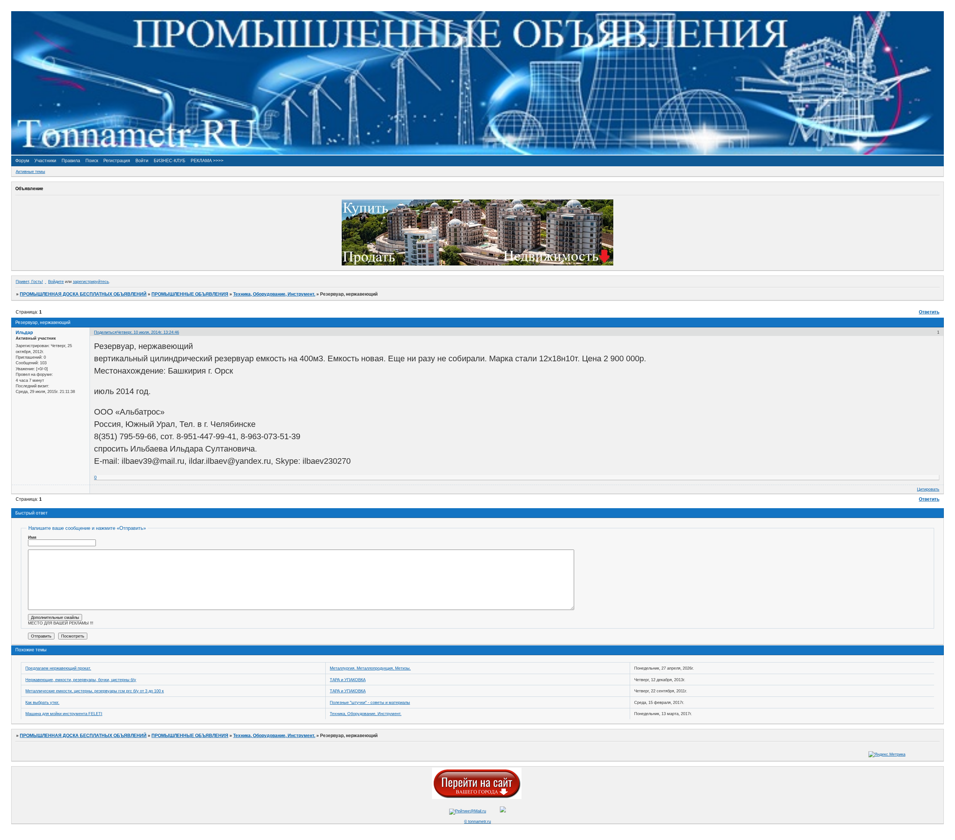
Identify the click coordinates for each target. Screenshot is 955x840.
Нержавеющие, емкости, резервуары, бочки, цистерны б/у (80, 679)
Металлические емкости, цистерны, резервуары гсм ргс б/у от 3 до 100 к (94, 691)
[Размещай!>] (477, 264)
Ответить (929, 312)
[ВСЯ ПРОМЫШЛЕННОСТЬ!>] (477, 153)
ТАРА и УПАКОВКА (348, 679)
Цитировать (928, 489)
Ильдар (24, 332)
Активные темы (30, 171)
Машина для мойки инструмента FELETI (63, 713)
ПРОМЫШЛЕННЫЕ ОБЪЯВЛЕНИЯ (189, 294)
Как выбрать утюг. (42, 702)
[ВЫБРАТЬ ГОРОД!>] (477, 797)
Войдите (56, 281)
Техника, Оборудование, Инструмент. (274, 294)
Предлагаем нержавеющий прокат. (58, 668)
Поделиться (105, 332)
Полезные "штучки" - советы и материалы (370, 702)
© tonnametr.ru (477, 821)
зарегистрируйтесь (91, 281)
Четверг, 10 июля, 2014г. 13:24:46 (148, 332)
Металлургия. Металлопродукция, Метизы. (370, 668)
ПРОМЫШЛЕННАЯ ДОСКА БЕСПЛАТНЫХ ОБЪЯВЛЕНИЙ (83, 294)
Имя (32, 537)
